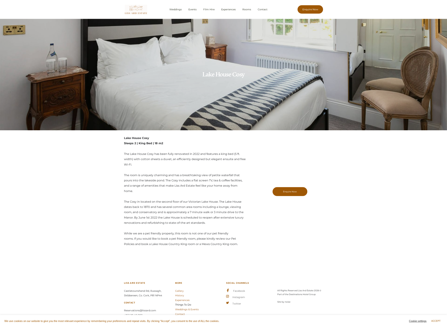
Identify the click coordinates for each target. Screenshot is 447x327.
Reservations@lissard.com (140, 310)
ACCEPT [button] (436, 321)
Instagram (238, 297)
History (179, 295)
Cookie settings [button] (418, 321)
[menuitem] (175, 9)
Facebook (239, 290)
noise (287, 301)
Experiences (182, 300)
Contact (180, 314)
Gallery (179, 290)
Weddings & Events (187, 309)
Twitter (236, 303)
